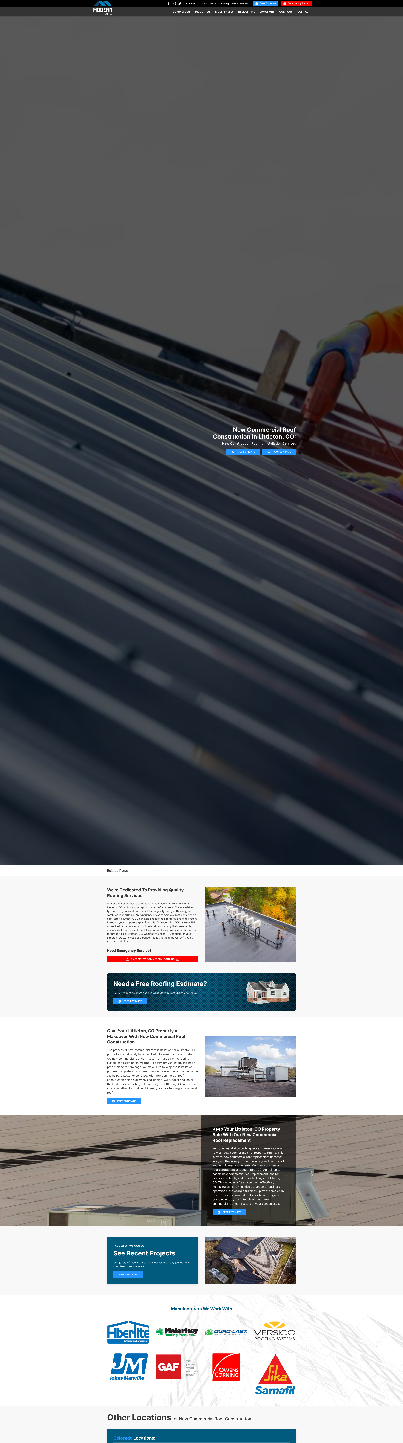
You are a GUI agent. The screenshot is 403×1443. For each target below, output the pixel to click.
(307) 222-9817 (240, 3)
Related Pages (117, 870)
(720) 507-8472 (207, 3)
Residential (246, 11)
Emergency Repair (298, 3)
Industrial (202, 11)
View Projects (128, 1274)
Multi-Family (224, 11)
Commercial (181, 11)
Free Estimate (268, 3)
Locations (267, 11)
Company (286, 11)
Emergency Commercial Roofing (153, 959)
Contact (303, 11)
